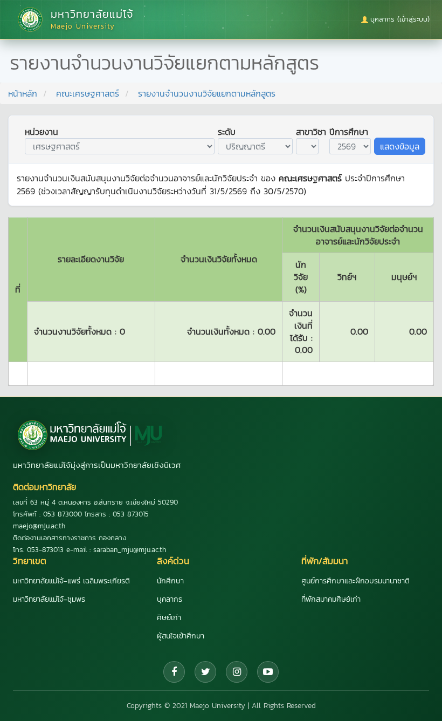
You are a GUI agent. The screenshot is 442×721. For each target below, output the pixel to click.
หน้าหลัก (22, 93)
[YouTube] (268, 672)
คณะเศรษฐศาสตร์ (87, 93)
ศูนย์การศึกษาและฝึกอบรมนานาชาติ (355, 581)
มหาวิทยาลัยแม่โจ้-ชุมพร (49, 599)
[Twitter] (205, 672)
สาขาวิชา (311, 131)
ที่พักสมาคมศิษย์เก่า (331, 599)
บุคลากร (169, 599)
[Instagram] (236, 672)
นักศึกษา (170, 581)
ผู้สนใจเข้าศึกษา (180, 636)
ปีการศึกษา (348, 131)
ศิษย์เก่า (169, 617)
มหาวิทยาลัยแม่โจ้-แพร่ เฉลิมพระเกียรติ (71, 581)
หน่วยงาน (41, 131)
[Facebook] (174, 672)
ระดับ (227, 131)
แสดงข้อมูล (399, 146)
